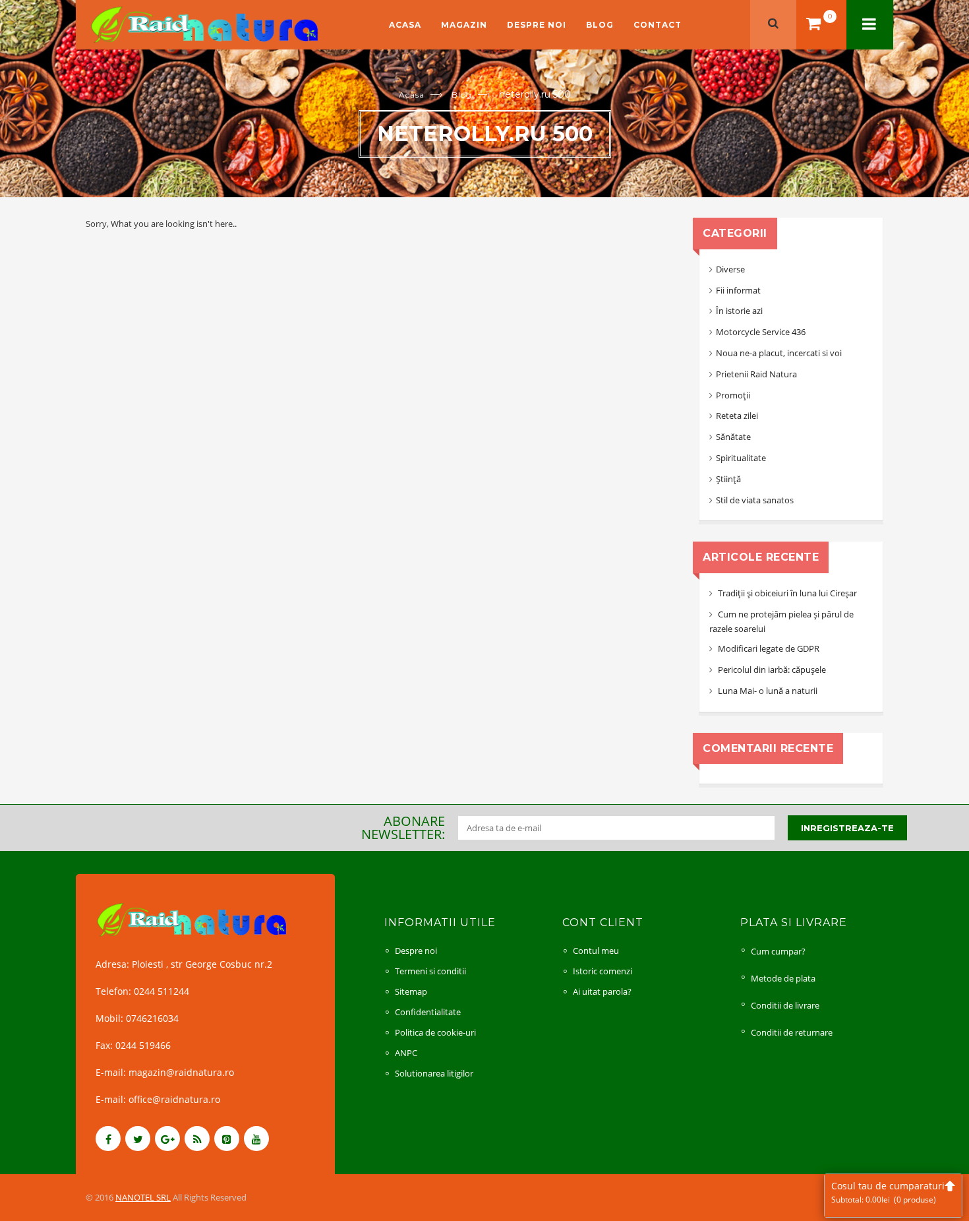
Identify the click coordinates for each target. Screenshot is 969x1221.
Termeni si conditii (430, 971)
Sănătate (733, 437)
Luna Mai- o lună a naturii (767, 691)
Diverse (730, 269)
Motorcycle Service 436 (761, 332)
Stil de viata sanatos (755, 500)
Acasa (405, 25)
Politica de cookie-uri (435, 1032)
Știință (728, 479)
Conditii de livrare (785, 1005)
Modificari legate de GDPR (768, 648)
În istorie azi (739, 311)
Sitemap (411, 991)
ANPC (406, 1053)
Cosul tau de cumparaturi (888, 1192)
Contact (657, 25)
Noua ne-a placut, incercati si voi (779, 353)
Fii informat (738, 290)
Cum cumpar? (778, 951)
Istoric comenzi (602, 971)
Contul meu (596, 950)
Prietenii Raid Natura (756, 374)
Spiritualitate (741, 458)
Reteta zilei (737, 416)
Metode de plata (783, 978)
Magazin (464, 25)
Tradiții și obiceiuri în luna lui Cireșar (787, 593)
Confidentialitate (428, 1012)
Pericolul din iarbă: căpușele (772, 669)
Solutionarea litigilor (434, 1073)
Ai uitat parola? (602, 991)
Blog (600, 25)
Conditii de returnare (792, 1032)
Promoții (733, 395)
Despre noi (536, 25)
